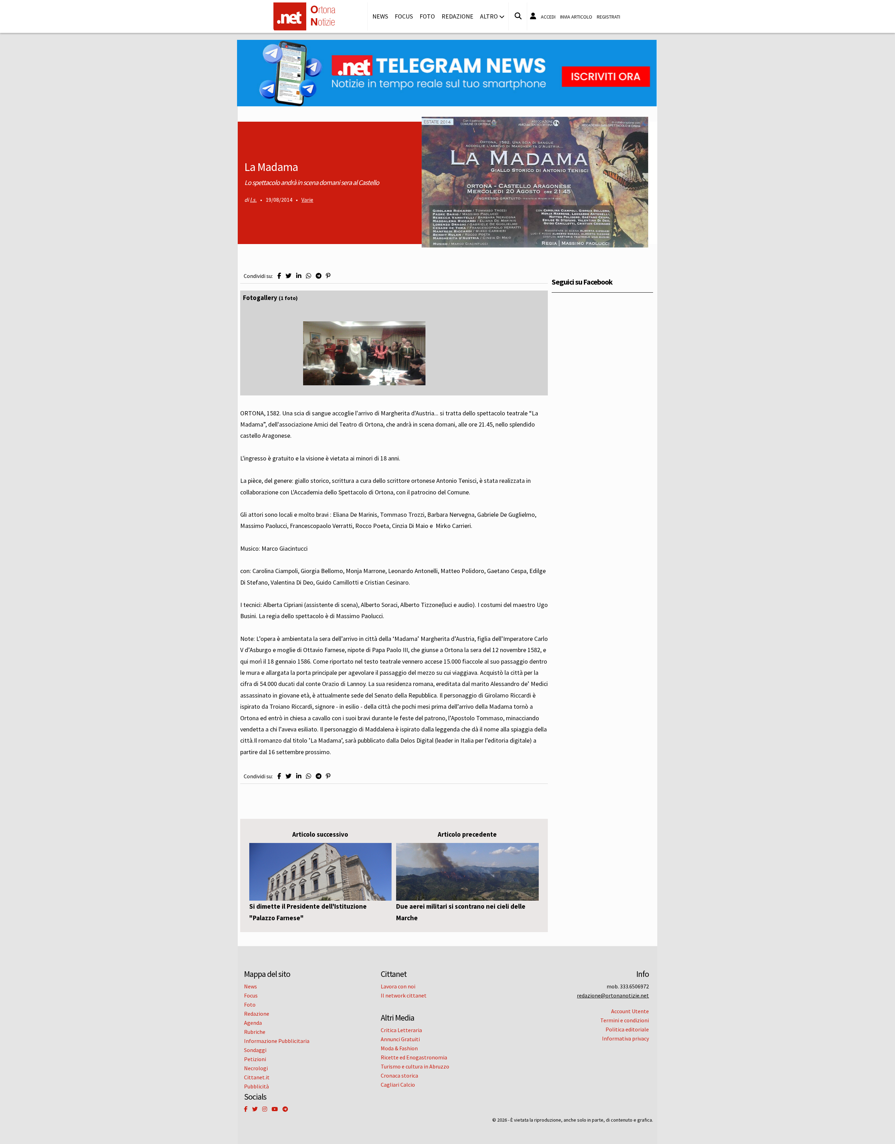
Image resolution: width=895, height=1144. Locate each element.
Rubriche (254, 1031)
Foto (427, 16)
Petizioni (255, 1059)
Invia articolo (576, 17)
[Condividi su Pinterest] (328, 276)
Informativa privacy (625, 1038)
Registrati (608, 17)
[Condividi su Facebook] (279, 276)
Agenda (253, 1022)
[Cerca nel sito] (518, 16)
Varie (307, 199)
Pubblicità (256, 1086)
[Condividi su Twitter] (289, 276)
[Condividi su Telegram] (318, 276)
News (380, 16)
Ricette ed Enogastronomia (414, 1057)
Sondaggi (255, 1049)
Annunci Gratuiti (400, 1039)
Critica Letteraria (401, 1030)
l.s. (253, 199)
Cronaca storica (399, 1075)
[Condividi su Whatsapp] (308, 276)
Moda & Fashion (399, 1048)
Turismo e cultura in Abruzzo (415, 1066)
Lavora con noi (398, 986)
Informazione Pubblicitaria (276, 1040)
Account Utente (630, 1011)
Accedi (548, 17)
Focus (404, 16)
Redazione (457, 16)
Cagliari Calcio (398, 1084)
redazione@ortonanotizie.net (613, 995)
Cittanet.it (257, 1077)
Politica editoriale (627, 1029)
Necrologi (256, 1068)
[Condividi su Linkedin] (298, 276)
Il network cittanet (404, 995)
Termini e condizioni (624, 1020)
